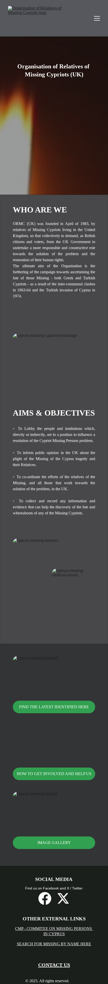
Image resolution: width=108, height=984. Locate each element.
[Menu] (97, 18)
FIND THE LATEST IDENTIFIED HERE (54, 707)
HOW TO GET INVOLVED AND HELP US (54, 774)
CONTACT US (54, 965)
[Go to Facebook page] (44, 898)
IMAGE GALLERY (54, 842)
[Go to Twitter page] (63, 898)
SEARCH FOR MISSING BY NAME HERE (54, 944)
